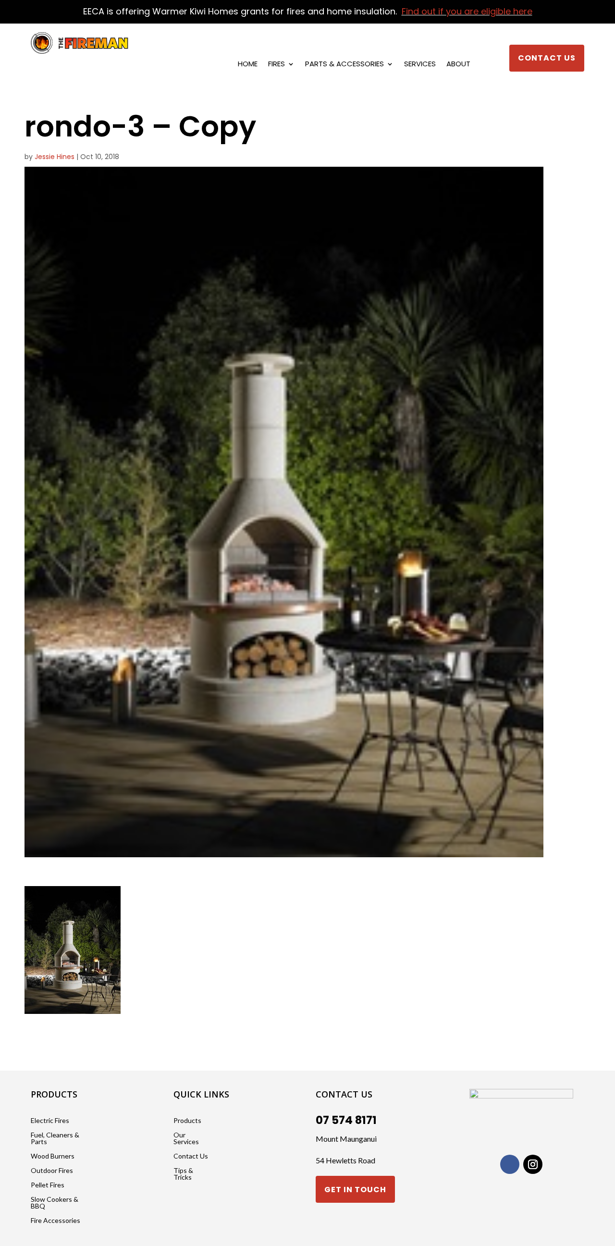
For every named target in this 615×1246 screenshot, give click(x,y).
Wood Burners (52, 1156)
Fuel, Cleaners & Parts (55, 1139)
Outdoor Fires (52, 1170)
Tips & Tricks (183, 1174)
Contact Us (547, 57)
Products (187, 1120)
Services (420, 65)
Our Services (186, 1139)
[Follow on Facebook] (509, 1164)
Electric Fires (50, 1120)
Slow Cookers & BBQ (54, 1203)
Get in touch (355, 1189)
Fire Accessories (55, 1220)
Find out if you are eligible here (467, 11)
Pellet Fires (47, 1185)
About (458, 65)
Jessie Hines (54, 156)
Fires (276, 65)
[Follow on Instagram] (532, 1164)
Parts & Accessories (344, 65)
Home (248, 65)
